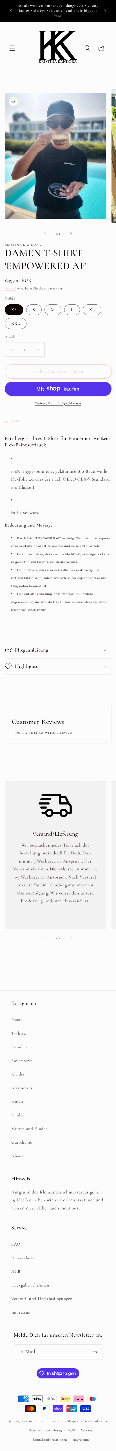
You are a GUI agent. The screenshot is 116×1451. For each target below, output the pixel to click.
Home (17, 1019)
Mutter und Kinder (29, 1128)
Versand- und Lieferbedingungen (42, 1298)
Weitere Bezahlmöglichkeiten (58, 403)
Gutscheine (21, 1142)
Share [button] (15, 420)
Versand (10, 288)
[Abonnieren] (95, 1352)
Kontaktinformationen (50, 1439)
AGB (16, 1271)
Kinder (17, 1115)
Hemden (19, 1046)
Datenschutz (22, 1257)
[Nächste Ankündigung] (105, 11)
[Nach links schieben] (45, 234)
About (17, 1155)
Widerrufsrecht (96, 1421)
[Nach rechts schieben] (71, 234)
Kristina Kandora (34, 1421)
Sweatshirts (21, 1060)
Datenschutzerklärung (45, 1430)
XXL (15, 323)
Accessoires (21, 1087)
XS (14, 309)
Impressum (21, 1312)
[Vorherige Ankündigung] (11, 11)
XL (92, 309)
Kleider (18, 1074)
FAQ (16, 1244)
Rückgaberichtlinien (30, 1285)
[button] (12, 48)
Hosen (17, 1101)
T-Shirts (19, 1033)
